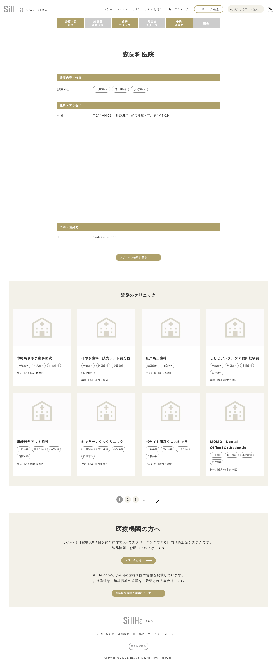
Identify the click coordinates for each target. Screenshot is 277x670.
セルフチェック (179, 9)
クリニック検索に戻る (133, 257)
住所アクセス (125, 23)
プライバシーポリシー (162, 634)
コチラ (159, 548)
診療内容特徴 (71, 23)
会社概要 (124, 634)
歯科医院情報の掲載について (133, 593)
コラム (108, 9)
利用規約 (138, 634)
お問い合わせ (133, 560)
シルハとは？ (153, 9)
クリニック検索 (209, 9)
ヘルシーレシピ (128, 9)
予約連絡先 (179, 23)
